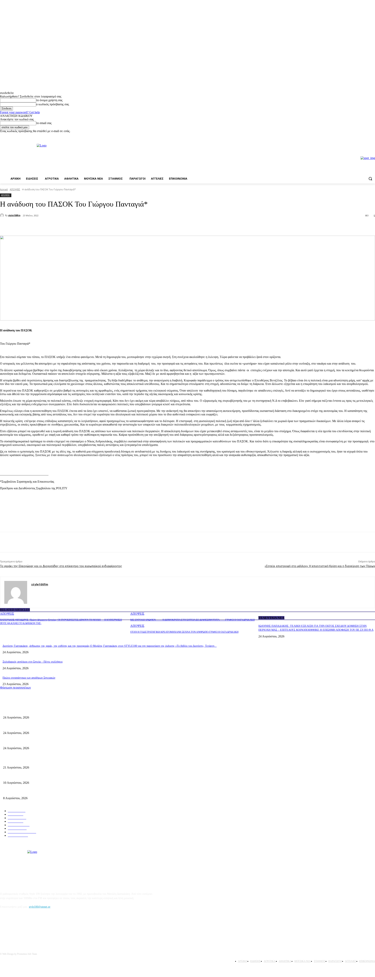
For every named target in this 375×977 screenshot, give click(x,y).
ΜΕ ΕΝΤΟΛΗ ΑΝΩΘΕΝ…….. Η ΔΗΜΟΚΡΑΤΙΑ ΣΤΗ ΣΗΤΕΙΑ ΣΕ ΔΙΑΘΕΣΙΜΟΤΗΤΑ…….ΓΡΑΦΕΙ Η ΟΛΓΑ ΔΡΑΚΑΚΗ (192, 619)
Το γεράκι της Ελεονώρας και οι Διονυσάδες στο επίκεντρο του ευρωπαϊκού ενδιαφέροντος (61, 566)
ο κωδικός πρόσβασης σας (52, 104)
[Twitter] (52, 226)
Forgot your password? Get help (20, 112)
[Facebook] (367, 135)
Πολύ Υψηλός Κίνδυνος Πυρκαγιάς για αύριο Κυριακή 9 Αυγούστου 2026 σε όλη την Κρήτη (55, 791)
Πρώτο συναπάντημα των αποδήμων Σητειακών (29, 677)
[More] (66, 226)
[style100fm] (2, 215)
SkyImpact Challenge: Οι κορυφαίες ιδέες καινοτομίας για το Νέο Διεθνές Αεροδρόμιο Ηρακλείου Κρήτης (62, 776)
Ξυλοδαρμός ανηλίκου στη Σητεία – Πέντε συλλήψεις (33, 661)
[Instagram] (373, 135)
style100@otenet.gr (39, 906)
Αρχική (4, 189)
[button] (370, 178)
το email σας (44, 123)
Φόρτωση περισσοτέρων (15, 687)
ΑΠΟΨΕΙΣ (15, 189)
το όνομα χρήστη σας (49, 100)
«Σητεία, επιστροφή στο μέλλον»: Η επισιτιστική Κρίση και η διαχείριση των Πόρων (320, 566)
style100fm (14, 215)
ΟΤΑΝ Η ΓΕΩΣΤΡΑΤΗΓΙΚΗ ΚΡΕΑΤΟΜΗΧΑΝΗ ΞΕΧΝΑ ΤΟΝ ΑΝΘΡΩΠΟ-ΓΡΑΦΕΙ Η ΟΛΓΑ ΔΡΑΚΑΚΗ (184, 631)
